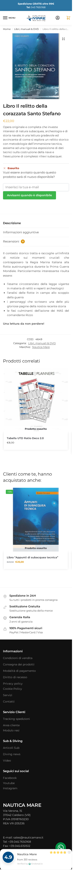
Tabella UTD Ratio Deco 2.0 (25, 438)
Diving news (11, 754)
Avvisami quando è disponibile (29, 195)
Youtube (9, 783)
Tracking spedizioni (16, 719)
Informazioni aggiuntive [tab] (21, 232)
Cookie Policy (12, 689)
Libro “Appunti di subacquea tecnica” (32, 557)
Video (7, 760)
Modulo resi (11, 730)
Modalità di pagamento (19, 671)
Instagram (10, 788)
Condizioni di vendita (17, 658)
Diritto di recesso (15, 677)
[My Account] (57, 18)
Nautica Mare (41, 347)
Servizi (7, 695)
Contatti (9, 701)
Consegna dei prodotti (18, 664)
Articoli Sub (11, 748)
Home (7, 29)
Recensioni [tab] (13, 241)
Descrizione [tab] (12, 223)
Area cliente (11, 725)
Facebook (10, 778)
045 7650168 (36, 7)
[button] (67, 18)
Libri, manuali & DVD (26, 29)
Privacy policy (13, 683)
